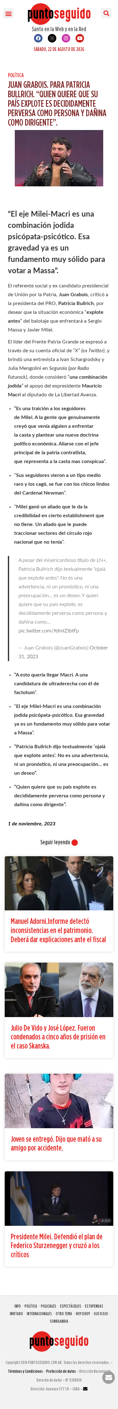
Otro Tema (64, 1313)
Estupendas (94, 1306)
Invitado (16, 1313)
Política (16, 75)
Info (17, 1306)
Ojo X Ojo (101, 1313)
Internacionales (39, 1313)
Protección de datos (61, 1371)
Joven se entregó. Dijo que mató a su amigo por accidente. (56, 1143)
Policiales (48, 1306)
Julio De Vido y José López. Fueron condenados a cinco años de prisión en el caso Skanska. (58, 1036)
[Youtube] (80, 38)
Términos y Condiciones (25, 1371)
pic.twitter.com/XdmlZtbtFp (49, 630)
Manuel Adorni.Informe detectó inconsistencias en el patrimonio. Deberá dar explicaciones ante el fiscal (58, 930)
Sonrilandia (59, 1321)
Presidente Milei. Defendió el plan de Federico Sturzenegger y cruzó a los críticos (57, 1245)
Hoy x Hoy (83, 1313)
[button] (8, 13)
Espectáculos (70, 1306)
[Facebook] (38, 38)
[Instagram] (66, 38)
